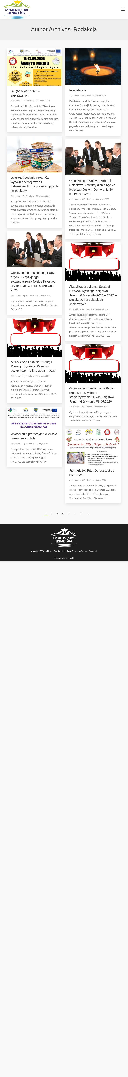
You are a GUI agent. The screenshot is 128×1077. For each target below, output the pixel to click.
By (28, 101)
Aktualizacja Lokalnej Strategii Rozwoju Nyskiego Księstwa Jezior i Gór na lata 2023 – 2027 (33, 366)
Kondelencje (77, 90)
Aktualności (16, 101)
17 (81, 513)
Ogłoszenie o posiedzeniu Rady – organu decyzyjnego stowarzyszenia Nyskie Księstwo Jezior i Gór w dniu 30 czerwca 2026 (34, 281)
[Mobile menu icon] (123, 9)
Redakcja (85, 29)
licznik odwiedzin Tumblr (64, 558)
